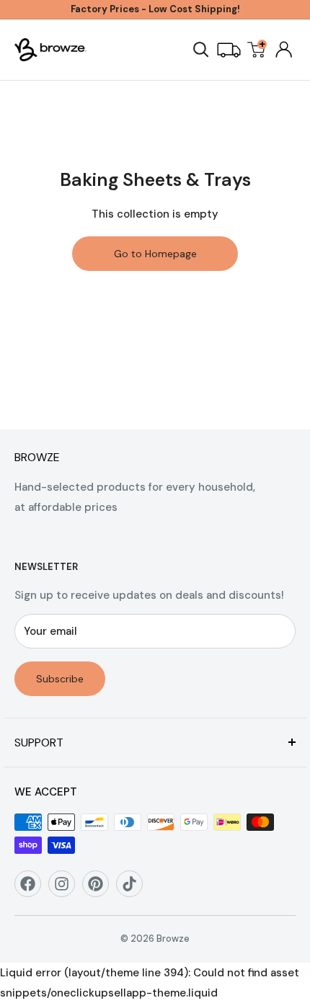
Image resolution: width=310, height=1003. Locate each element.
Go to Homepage (155, 253)
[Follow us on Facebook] (32, 888)
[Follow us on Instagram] (66, 888)
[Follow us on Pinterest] (100, 888)
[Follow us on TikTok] (134, 888)
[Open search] (201, 50)
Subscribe (60, 678)
